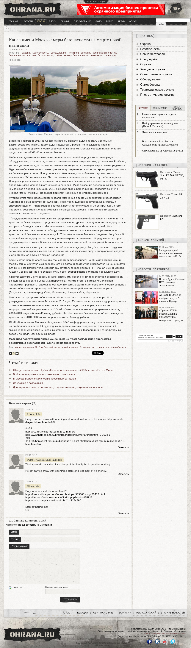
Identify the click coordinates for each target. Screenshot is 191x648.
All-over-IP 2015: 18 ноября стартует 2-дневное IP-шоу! (170, 298)
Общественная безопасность (72, 55)
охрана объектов (117, 347)
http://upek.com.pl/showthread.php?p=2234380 (53, 500)
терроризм (101, 347)
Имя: (14, 532)
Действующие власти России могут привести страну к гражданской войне (58, 386)
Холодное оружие (152, 69)
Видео (109, 21)
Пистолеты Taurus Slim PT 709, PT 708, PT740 (172, 175)
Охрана (26, 53)
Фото (99, 21)
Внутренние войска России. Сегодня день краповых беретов (160, 143)
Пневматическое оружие (157, 94)
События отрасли (152, 54)
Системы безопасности (40, 55)
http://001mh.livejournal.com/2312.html (48, 431)
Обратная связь (103, 612)
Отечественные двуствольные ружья (162, 150)
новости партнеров (154, 269)
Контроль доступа (79, 53)
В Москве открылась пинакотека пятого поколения (44, 374)
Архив (121, 21)
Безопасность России (103, 55)
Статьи (41, 21)
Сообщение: (19, 546)
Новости (28, 21)
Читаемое (143, 108)
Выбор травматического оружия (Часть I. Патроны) (160, 125)
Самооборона (150, 84)
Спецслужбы (149, 59)
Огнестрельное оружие (156, 74)
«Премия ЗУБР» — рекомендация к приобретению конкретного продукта (171, 315)
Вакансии (125, 612)
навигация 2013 (31, 347)
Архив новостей (174, 612)
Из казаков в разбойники (28, 382)
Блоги (52, 21)
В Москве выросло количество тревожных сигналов (44, 378)
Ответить (123, 447)
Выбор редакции (177, 108)
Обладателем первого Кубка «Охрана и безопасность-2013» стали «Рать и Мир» (63, 369)
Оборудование (82, 21)
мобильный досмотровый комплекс (60, 347)
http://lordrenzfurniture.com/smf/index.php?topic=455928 (58, 497)
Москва (18, 347)
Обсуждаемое (160, 108)
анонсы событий (151, 240)
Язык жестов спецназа (154, 132)
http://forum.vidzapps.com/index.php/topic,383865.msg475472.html (65, 494)
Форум (133, 21)
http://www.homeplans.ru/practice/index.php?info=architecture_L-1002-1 (67, 434)
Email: (15, 539)
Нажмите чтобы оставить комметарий (29, 524)
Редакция (82, 612)
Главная (13, 21)
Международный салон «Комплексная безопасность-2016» (170, 253)
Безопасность (40, 53)
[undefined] (160, 341)
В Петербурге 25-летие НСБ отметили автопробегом (171, 282)
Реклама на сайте (147, 612)
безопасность (87, 347)
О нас (67, 612)
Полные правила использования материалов (164, 634)
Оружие (65, 21)
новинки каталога (153, 165)
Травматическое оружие (157, 89)
